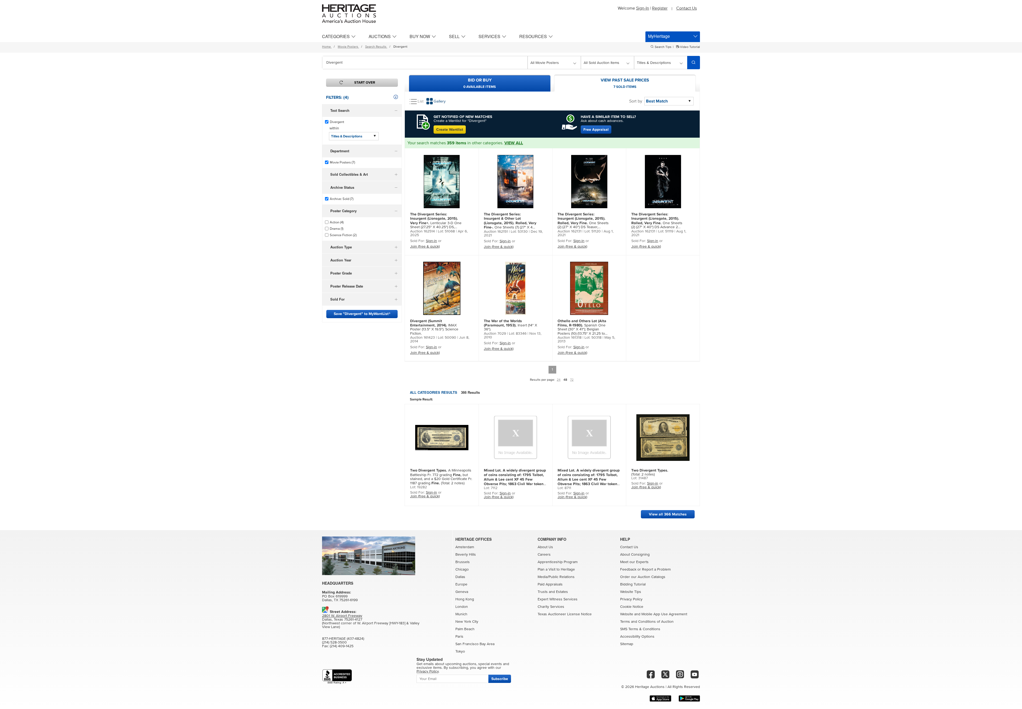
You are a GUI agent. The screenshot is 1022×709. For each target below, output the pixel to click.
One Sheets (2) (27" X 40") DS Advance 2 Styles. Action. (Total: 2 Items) (656, 220)
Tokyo (460, 651)
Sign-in (431, 241)
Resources (533, 36)
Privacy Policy (631, 599)
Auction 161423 (422, 337)
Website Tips (630, 592)
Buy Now (420, 36)
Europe (461, 584)
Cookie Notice (631, 607)
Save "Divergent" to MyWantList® (362, 314)
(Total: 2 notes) (649, 472)
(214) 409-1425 (341, 646)
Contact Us (686, 8)
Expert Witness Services (558, 599)
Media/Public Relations (556, 577)
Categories (336, 36)
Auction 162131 (570, 231)
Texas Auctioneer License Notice (565, 614)
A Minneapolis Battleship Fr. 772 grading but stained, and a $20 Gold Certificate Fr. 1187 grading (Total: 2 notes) (441, 476)
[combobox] (425, 62)
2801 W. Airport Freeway (342, 616)
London (461, 607)
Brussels (462, 562)
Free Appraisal (596, 129)
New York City (466, 622)
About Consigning (635, 554)
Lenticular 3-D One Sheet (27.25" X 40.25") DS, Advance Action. (435, 220)
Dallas (460, 577)
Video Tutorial (689, 47)
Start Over (364, 82)
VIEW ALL (513, 143)
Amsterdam (464, 547)
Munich (461, 614)
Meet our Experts (634, 562)
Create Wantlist (449, 129)
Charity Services (551, 607)
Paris (459, 636)
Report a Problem (656, 569)
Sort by (635, 101)
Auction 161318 (570, 337)
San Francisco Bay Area (474, 644)
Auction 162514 (422, 231)
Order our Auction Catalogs (642, 577)
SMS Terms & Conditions (640, 629)
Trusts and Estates (553, 592)
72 (572, 380)
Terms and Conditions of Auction (647, 622)
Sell (454, 36)
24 (559, 380)
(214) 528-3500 (334, 642)
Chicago (462, 569)
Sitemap (626, 644)
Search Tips (663, 47)
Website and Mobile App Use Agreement (653, 614)
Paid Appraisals (550, 584)
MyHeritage (659, 36)
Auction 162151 (496, 231)
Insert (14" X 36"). (510, 325)
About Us (545, 547)
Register (659, 8)
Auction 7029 (495, 333)
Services (489, 36)
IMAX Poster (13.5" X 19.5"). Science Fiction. (434, 327)
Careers (544, 554)
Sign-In (642, 8)
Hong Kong (464, 599)
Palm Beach (465, 629)
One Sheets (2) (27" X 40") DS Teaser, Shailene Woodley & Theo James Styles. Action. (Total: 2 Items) (583, 220)
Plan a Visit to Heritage (556, 569)
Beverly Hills (465, 554)
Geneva (461, 592)
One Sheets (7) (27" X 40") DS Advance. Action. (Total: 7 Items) (510, 221)
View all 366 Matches (668, 514)
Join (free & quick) (425, 246)
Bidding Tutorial (633, 584)
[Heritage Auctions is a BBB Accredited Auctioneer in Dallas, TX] (337, 676)
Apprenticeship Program (558, 562)
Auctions (380, 36)
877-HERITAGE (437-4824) (343, 639)
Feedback (628, 569)
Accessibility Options (637, 636)
